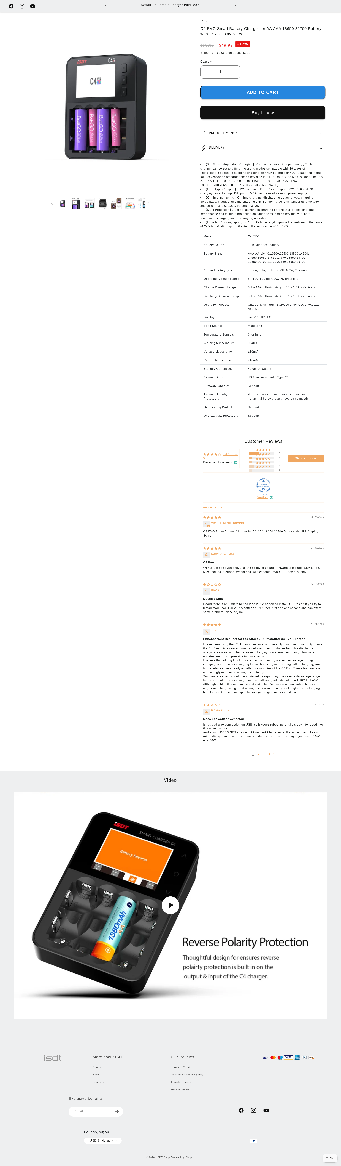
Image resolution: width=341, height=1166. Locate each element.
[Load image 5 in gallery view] (116, 203)
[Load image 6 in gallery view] (130, 203)
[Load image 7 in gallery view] (143, 203)
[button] (263, 133)
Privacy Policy (180, 1089)
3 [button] (264, 754)
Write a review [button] (305, 458)
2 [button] (259, 754)
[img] (212, 517)
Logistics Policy (181, 1082)
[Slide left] (52, 203)
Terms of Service (182, 1067)
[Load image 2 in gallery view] (76, 203)
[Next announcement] (235, 6)
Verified (262, 497)
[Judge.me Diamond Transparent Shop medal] (263, 485)
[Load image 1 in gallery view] (62, 203)
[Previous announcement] (105, 6)
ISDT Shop (163, 1157)
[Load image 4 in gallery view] (103, 203)
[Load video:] (170, 905)
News (96, 1074)
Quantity (206, 61)
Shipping (206, 52)
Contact (98, 1067)
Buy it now (263, 112)
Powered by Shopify (183, 1157)
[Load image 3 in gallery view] (89, 203)
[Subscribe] (116, 1111)
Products (98, 1082)
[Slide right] (148, 203)
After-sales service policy (187, 1074)
